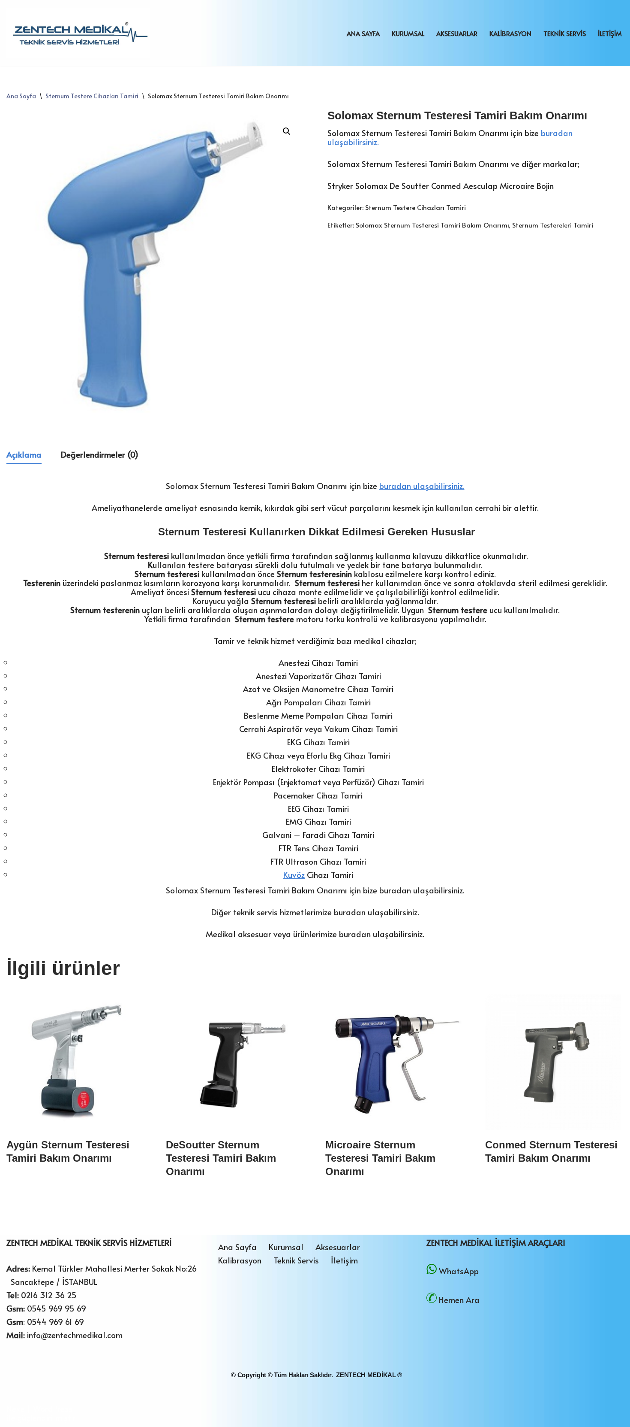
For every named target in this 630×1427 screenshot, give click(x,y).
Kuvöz (294, 874)
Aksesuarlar (456, 33)
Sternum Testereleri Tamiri (552, 224)
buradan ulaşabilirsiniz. (422, 485)
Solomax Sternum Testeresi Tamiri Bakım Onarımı (432, 224)
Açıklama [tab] (24, 454)
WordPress (52, 1408)
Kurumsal (408, 33)
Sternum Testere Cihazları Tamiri (91, 96)
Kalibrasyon (510, 33)
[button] (286, 131)
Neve (15, 1408)
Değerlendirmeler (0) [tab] (99, 454)
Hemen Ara (459, 1299)
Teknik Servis (564, 33)
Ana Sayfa (363, 33)
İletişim (610, 33)
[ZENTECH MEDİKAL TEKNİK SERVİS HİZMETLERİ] (78, 33)
